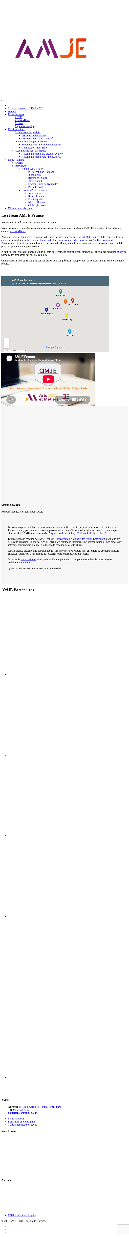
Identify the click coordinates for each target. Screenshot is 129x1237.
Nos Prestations (16, 129)
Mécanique (33, 240)
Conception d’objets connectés (38, 138)
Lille (89, 533)
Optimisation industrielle (34, 147)
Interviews (20, 165)
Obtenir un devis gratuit (20, 208)
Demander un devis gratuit (22, 1121)
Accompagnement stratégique (30, 150)
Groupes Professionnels (34, 190)
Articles (19, 162)
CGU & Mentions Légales (22, 1215)
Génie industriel (48, 240)
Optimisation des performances (31, 141)
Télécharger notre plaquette (22, 1124)
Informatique (65, 240)
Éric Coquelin (35, 199)
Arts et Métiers (22, 120)
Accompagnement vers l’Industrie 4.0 (41, 156)
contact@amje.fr (28, 1112)
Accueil (12, 111)
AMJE (18, 117)
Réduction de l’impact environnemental (42, 144)
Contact (19, 123)
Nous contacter (16, 1118)
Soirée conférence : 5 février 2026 (26, 108)
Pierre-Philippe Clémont (41, 171)
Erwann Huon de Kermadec (43, 184)
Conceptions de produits (27, 132)
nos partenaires (28, 559)
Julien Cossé (34, 174)
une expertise (119, 251)
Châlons (81, 533)
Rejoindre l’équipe (24, 126)
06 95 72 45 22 (21, 1109)
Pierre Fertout (35, 187)
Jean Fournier (35, 193)
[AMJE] (53, 96)
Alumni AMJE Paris (32, 168)
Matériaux (78, 240)
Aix (45, 533)
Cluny (72, 533)
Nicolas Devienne (37, 202)
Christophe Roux (37, 205)
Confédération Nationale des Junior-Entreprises (80, 538)
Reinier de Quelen (38, 177)
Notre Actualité (16, 159)
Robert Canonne (37, 196)
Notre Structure (16, 114)
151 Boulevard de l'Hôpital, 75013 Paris (40, 1106)
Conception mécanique (34, 135)
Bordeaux (62, 533)
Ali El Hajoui (35, 180)
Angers (52, 533)
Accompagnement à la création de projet (43, 153)
